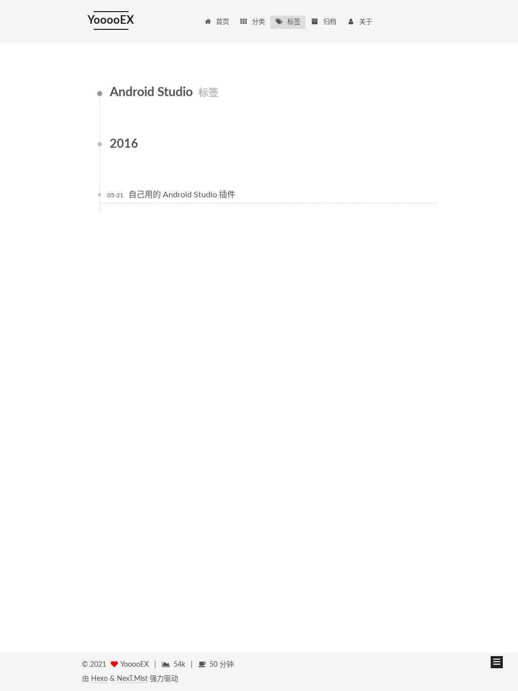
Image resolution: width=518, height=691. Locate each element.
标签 (293, 22)
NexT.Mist (132, 678)
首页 (222, 22)
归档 (329, 22)
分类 (258, 22)
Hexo (99, 678)
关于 (365, 22)
